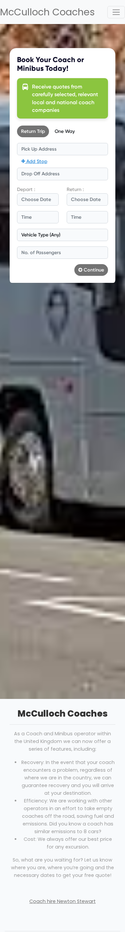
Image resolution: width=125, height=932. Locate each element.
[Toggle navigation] (116, 12)
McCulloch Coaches (47, 12)
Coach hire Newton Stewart (62, 901)
